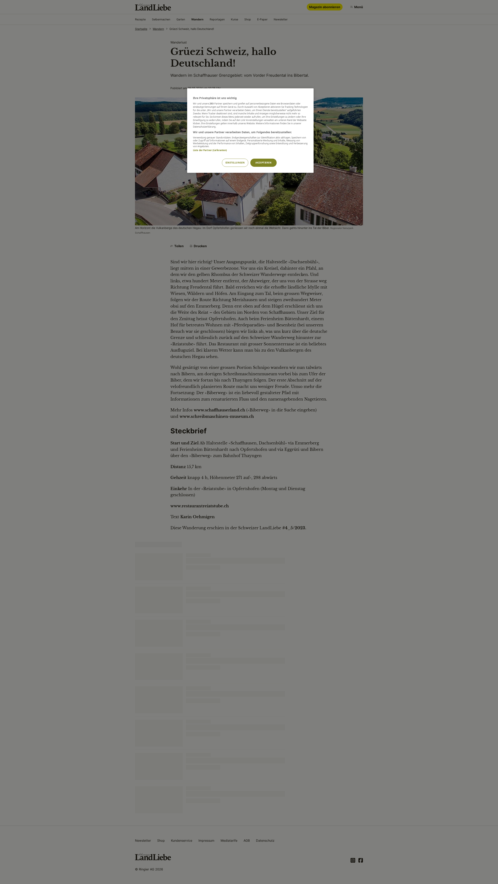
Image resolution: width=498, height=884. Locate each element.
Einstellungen (235, 162)
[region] (250, 130)
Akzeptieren (263, 162)
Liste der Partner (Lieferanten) (210, 150)
